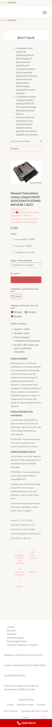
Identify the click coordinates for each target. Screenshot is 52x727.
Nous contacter (11, 711)
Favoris (32, 572)
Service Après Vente (17, 641)
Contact (11, 627)
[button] (17, 296)
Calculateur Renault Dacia (24, 222)
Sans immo (23, 246)
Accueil (3, 2)
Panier (19, 586)
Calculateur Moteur (25, 705)
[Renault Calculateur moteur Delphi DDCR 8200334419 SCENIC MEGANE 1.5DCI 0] (26, 172)
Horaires (11, 630)
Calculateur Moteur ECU (23, 219)
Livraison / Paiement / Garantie (22, 645)
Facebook (11, 634)
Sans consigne (24, 239)
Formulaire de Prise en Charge (34, 711)
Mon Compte (33, 556)
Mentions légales (16, 637)
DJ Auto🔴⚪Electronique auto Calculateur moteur (25, 212)
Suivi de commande (19, 574)
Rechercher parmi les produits (19, 559)
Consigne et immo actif (24, 252)
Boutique (15, 209)
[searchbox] (26, 141)
